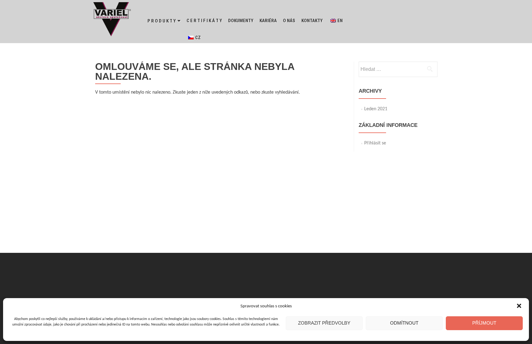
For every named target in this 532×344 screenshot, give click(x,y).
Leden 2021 (375, 109)
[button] (519, 306)
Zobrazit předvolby (324, 323)
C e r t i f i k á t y (204, 20)
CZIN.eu (179, 271)
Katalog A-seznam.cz (211, 271)
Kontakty (312, 20)
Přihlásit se (375, 143)
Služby (241, 271)
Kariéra (268, 20)
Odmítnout (404, 323)
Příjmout (484, 323)
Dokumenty (240, 20)
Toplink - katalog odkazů (333, 271)
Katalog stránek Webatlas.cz (278, 271)
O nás (289, 20)
